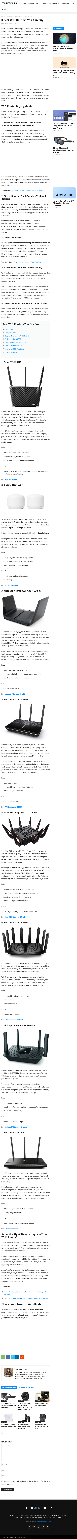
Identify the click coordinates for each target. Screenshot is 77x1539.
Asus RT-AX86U (10, 329)
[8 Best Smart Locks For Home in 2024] (42, 1396)
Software (47, 3)
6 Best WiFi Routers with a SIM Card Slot (8, 1426)
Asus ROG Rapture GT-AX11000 (16, 342)
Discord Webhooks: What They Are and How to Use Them (64, 125)
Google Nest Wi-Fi (11, 332)
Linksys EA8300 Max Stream (15, 349)
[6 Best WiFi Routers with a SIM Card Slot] (8, 1418)
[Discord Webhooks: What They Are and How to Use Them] (64, 115)
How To (39, 3)
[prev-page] (2, 1433)
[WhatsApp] (3, 1357)
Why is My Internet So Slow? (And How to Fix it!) (27, 190)
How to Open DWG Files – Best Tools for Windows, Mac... (64, 72)
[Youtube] (47, 1527)
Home (3, 16)
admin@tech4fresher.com (42, 1522)
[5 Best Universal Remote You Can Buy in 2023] (25, 1418)
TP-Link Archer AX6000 (13, 346)
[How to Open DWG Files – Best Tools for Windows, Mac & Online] (64, 62)
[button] (73, 3)
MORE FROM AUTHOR (26, 1387)
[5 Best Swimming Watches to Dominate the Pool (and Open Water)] (25, 1396)
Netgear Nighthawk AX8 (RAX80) (17, 336)
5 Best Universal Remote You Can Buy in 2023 (24, 1427)
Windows (22, 3)
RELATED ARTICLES (9, 1387)
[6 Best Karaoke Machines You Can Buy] (42, 1418)
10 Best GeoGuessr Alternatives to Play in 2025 (63, 48)
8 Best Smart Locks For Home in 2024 (42, 1404)
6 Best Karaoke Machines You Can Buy (41, 1427)
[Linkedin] (17, 1357)
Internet (31, 3)
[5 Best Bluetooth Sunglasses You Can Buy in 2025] (8, 1396)
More (4, 9)
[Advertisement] (25, 72)
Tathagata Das (7, 23)
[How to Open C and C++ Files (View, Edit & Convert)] (64, 193)
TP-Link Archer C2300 (13, 339)
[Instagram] (33, 1526)
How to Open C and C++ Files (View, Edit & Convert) (63, 203)
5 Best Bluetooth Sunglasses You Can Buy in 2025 (8, 1405)
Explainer (65, 3)
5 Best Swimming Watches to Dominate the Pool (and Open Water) (25, 1406)
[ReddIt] (22, 1357)
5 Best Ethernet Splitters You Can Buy (27, 262)
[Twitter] (13, 1357)
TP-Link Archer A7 (11, 352)
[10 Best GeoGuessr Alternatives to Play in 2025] (64, 38)
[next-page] (6, 1433)
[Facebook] (8, 1357)
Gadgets (55, 3)
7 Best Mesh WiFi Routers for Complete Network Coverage (26, 1298)
